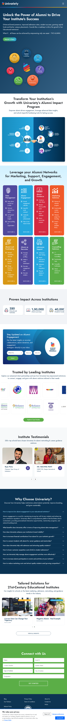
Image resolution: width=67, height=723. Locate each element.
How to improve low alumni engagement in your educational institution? (26, 512)
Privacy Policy (28, 699)
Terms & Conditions (29, 702)
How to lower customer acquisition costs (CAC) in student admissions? (26, 550)
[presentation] (31, 479)
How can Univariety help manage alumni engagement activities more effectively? (29, 554)
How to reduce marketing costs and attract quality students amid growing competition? (31, 563)
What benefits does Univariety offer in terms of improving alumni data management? (30, 527)
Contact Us (48, 702)
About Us (47, 699)
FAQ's (46, 704)
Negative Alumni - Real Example (48, 619)
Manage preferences (58, 714)
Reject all (47, 714)
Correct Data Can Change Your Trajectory (16, 620)
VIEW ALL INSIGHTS (33, 633)
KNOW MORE (11, 232)
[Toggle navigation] (63, 3)
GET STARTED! (33, 683)
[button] (33, 627)
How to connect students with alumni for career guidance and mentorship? (27, 541)
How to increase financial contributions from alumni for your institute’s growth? (28, 536)
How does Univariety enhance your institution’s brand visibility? (23, 532)
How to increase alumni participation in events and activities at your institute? (28, 559)
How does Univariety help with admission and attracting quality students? (27, 545)
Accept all (60, 718)
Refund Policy (8, 706)
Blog (5, 699)
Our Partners (7, 702)
